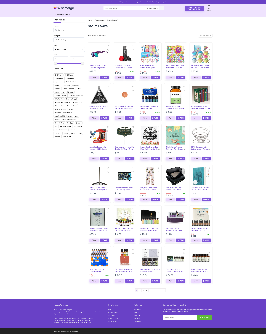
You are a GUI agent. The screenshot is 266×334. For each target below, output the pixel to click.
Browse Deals (113, 312)
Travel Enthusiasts (61, 130)
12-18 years (58, 75)
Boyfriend (66, 85)
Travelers (73, 130)
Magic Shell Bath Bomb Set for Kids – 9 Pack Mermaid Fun (201, 68)
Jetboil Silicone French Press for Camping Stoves (98, 189)
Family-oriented (68, 89)
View (94, 77)
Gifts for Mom (59, 106)
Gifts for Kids (77, 102)
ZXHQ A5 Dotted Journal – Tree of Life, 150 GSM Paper (200, 190)
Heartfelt (58, 113)
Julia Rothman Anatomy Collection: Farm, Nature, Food (174, 149)
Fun (63, 92)
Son (56, 126)
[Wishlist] (209, 6)
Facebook (137, 321)
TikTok (136, 312)
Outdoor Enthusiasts (69, 119)
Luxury (70, 116)
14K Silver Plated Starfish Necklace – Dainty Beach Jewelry (124, 108)
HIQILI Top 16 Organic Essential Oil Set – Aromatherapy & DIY (97, 271)
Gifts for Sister (72, 106)
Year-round (67, 137)
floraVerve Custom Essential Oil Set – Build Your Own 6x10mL (174, 231)
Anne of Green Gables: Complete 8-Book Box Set (200, 107)
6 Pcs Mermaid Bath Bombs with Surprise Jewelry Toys (147, 68)
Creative (57, 89)
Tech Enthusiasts (65, 126)
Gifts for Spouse (60, 109)
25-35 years (59, 78)
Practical (70, 123)
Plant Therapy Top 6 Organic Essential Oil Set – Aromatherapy (175, 271)
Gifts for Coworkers (76, 95)
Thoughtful (78, 126)
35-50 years (70, 78)
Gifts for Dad (59, 99)
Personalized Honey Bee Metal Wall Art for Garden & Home (150, 149)
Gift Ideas (70, 92)
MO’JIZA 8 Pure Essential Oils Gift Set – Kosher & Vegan (124, 231)
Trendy (66, 133)
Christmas (75, 85)
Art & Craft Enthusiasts (73, 82)
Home (90, 20)
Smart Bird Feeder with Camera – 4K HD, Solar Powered (97, 149)
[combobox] (69, 40)
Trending (58, 133)
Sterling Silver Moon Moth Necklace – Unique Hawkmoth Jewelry (98, 108)
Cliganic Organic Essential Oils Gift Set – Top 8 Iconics (200, 231)
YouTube (137, 318)
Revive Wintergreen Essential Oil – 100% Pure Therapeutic (175, 108)
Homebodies (67, 113)
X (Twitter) (137, 309)
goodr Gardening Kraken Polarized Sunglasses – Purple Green (98, 68)
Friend (57, 92)
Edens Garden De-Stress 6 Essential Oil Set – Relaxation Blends (150, 271)
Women (57, 137)
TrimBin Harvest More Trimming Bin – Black (174, 189)
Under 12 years (76, 133)
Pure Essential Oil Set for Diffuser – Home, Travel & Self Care (149, 231)
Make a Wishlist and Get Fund (194, 8)
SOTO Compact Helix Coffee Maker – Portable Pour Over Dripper (200, 149)
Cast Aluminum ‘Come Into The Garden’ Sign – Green (124, 148)
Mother (57, 119)
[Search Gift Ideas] (161, 8)
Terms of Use (112, 321)
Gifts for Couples (60, 95)
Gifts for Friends (71, 99)
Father (79, 89)
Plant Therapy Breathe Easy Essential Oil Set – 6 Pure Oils (200, 271)
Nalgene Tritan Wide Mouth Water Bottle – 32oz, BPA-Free (99, 231)
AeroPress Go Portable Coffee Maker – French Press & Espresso (123, 68)
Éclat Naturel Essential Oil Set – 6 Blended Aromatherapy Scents (149, 108)
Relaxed (78, 123)
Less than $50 (60, 116)
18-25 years (69, 75)
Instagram (137, 315)
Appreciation (59, 82)
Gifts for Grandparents (62, 102)
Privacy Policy (113, 318)
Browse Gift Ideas (62, 14)
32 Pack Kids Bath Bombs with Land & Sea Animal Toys (175, 68)
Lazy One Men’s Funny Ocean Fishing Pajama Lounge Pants (148, 190)
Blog (109, 309)
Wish (105, 77)
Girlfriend (72, 109)
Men (76, 116)
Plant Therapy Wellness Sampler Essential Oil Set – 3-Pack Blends (124, 271)
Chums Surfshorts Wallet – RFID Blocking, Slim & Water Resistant (124, 190)
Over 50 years (60, 123)
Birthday (57, 85)
